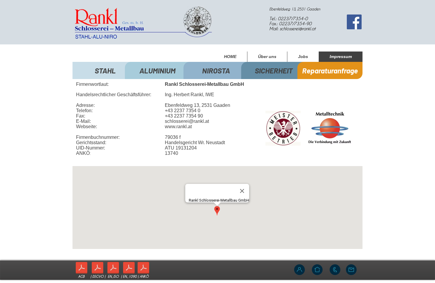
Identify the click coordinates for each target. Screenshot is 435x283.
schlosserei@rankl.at (298, 28)
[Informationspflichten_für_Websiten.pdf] (97, 268)
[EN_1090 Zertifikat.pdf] (129, 268)
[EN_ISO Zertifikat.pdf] (113, 268)
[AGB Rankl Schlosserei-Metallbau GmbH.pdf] (81, 268)
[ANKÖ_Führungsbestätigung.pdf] (143, 268)
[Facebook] (354, 22)
